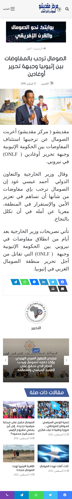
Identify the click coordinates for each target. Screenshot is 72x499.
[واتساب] (24, 282)
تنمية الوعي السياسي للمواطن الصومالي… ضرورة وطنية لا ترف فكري (53, 426)
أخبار (29, 48)
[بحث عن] (67, 10)
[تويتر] (52, 282)
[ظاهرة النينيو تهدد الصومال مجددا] (18, 453)
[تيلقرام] (14, 282)
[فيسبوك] (61, 282)
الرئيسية (38, 48)
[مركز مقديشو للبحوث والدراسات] (50, 9)
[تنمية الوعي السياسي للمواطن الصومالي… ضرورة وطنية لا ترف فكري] (53, 410)
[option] (36, 360)
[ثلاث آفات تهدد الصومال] (53, 453)
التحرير (45, 83)
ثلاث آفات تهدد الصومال (54, 466)
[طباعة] (52, 289)
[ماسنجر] (33, 282)
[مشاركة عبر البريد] (61, 289)
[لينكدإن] (43, 282)
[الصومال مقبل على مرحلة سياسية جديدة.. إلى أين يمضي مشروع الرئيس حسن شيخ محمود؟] (18, 410)
